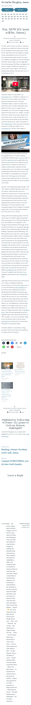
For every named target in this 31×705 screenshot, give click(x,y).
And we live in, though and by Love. (10, 619)
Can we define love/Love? (11, 699)
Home (8, 523)
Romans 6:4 (8, 124)
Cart (24, 9)
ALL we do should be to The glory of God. (11, 612)
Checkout (10, 623)
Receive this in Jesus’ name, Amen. (10, 642)
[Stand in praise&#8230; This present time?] (20, 365)
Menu (10, 9)
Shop (12, 621)
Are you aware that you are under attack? (11, 646)
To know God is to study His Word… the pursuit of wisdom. (11, 674)
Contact (3, 523)
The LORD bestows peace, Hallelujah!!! (11, 694)
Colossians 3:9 (11, 270)
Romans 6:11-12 (6, 321)
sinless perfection (19, 287)
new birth (10, 160)
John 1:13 (21, 158)
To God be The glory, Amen (15, 2)
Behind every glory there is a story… (11, 681)
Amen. (15, 632)
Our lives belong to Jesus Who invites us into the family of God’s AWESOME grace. (6, 373)
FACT (7, 651)
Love (23, 42)
